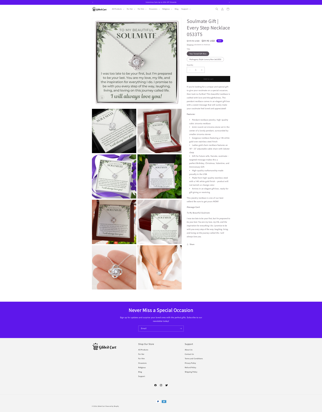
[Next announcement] (229, 2)
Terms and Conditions (194, 359)
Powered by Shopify (112, 406)
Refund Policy (190, 367)
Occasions (142, 363)
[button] (117, 9)
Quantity (190, 65)
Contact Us (189, 354)
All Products (143, 350)
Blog (140, 372)
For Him (141, 359)
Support (141, 376)
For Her (141, 354)
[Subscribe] (181, 328)
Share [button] (192, 244)
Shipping (190, 45)
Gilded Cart (101, 406)
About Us (189, 350)
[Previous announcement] (92, 2)
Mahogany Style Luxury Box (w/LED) (205, 59)
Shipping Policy (191, 372)
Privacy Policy (190, 363)
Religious (142, 367)
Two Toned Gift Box (198, 54)
